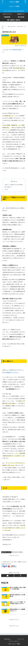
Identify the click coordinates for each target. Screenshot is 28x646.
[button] (25, 361)
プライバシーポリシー (14, 641)
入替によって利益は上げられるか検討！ (14, 184)
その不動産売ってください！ (11, 372)
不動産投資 (16, 552)
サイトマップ (21, 639)
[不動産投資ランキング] (12, 566)
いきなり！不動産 (14, 1)
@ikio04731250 (17, 49)
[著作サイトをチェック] (7, 575)
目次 (12, 181)
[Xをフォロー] (20, 575)
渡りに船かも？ (8, 187)
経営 (22, 552)
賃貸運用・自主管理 (7, 552)
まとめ (6, 189)
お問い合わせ (7, 639)
